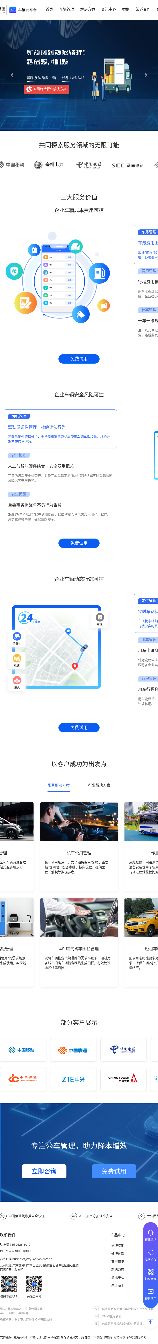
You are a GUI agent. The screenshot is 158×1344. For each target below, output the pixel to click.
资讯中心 (108, 9)
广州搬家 (97, 1337)
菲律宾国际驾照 (136, 1337)
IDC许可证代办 (37, 1337)
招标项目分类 (69, 1337)
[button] (12, 75)
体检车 (108, 1337)
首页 (49, 9)
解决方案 (87, 9)
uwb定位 (54, 1337)
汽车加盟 (85, 1337)
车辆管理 (66, 9)
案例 (126, 9)
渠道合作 (143, 9)
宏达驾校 (119, 1337)
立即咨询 (44, 1171)
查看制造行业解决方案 (49, 89)
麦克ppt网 (20, 1337)
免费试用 (79, 358)
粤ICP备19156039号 (14, 1308)
